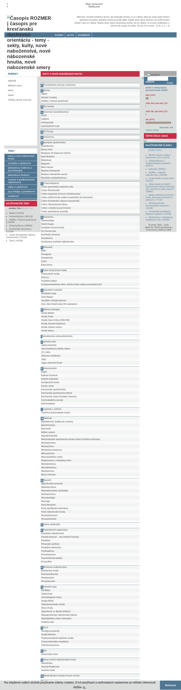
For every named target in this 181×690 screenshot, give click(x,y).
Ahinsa (46, 90)
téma (10, 90)
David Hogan (47, 224)
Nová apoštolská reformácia (54, 508)
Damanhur (48, 217)
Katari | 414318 (16, 213)
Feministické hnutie (50, 274)
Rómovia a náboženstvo (55, 567)
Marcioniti (46, 428)
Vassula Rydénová (50, 666)
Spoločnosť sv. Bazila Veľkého (55, 611)
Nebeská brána (48, 487)
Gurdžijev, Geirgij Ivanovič (53, 300)
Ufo (45, 650)
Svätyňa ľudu (47, 622)
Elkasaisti (47, 247)
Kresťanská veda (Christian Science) (59, 396)
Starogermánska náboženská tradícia (59, 615)
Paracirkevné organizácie (55, 530)
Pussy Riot (46, 561)
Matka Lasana (48, 432)
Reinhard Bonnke (49, 574)
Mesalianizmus (48, 443)
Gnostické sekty (48, 293)
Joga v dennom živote (51, 363)
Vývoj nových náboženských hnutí (59, 659)
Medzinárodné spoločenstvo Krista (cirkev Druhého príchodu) (70, 439)
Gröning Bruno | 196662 (20, 225)
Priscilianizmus (48, 554)
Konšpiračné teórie (50, 382)
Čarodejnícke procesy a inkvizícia (59, 85)
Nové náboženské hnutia (53, 512)
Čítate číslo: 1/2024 (157, 136)
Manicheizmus (48, 425)
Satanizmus (46, 594)
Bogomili (45, 163)
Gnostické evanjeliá (52, 290)
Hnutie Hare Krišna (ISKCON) (55, 320)
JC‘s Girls (45, 352)
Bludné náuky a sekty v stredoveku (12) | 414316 (158, 156)
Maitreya (47, 418)
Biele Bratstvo (47, 156)
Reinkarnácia (47, 577)
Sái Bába (45, 590)
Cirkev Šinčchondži (50, 190)
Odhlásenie (94, 6)
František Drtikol (49, 281)
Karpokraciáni (50, 368)
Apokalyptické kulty (50, 126)
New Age (45, 501)
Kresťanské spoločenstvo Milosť (56, 393)
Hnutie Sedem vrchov (51, 327)
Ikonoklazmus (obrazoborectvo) (57, 336)
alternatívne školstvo (18, 175)
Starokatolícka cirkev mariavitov (56, 618)
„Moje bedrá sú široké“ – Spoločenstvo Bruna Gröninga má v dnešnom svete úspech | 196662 (160, 188)
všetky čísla (27, 208)
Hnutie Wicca (47, 330)
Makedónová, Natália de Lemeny (57, 421)
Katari (44, 372)
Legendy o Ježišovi (52, 409)
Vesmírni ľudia (48, 670)
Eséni (44, 261)
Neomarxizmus (48, 494)
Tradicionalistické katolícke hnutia (57, 638)
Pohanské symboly (50, 544)
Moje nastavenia (94, 4)
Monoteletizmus (48, 467)
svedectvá (13, 196)
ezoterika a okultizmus (19, 163)
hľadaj (170, 83)
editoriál (12, 80)
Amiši (43, 115)
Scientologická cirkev (51, 597)
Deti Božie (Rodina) (50, 234)
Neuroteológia (48, 497)
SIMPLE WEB (164, 230)
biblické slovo (15, 85)
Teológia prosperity (50, 631)
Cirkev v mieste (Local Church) (56, 208)
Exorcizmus (46, 265)
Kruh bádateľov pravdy (52, 400)
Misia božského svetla (51, 457)
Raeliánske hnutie (50, 570)
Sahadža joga (50, 586)
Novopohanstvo (48, 519)
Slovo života (47, 608)
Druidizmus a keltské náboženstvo (57, 241)
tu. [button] (84, 687)
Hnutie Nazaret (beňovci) (53, 323)
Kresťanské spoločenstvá (53, 389)
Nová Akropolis (48, 505)
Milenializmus (47, 453)
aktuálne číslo (15, 208)
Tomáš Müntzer (48, 634)
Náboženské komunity (52, 483)
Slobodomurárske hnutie (53, 604)
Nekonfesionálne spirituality (54, 490)
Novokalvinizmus (49, 515)
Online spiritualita (51, 524)
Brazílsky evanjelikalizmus (53, 178)
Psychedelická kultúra (51, 558)
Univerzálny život (49, 654)
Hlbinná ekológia (51, 309)
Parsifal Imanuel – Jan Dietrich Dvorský (60, 537)
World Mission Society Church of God (61, 675)
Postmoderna (47, 551)
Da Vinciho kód (48, 231)
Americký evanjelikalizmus (56, 112)
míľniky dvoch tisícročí (19, 100)
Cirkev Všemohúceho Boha (54, 204)
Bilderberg (46, 160)
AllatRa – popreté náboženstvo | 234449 (156, 173)
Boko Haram (47, 167)
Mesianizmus (47, 446)
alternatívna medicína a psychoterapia (20, 169)
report (11, 95)
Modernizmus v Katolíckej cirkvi (56, 460)
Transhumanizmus (50, 645)
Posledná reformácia (51, 547)
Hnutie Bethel (47, 313)
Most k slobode (48, 474)
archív (70, 35)
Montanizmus (47, 471)
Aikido (44, 94)
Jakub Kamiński (48, 345)
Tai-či (45, 627)
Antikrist (45, 119)
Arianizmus (48, 137)
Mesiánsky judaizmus (51, 450)
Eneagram (46, 254)
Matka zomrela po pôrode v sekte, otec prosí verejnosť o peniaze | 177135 (160, 197)
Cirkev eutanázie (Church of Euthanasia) (60, 194)
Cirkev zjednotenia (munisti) (54, 211)
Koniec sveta (47, 386)
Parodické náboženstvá (52, 533)
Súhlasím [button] (170, 685)
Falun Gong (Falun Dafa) (55, 270)
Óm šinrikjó (48, 106)
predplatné (84, 35)
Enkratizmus (47, 258)
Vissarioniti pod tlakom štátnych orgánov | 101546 (158, 212)
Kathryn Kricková (49, 375)
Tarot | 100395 (16, 240)
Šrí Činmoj (48, 131)
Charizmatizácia (51, 183)
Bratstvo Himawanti (50, 170)
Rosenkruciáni (48, 581)
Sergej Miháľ (47, 601)
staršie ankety (152, 130)
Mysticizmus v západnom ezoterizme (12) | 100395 (159, 218)
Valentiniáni (46, 663)
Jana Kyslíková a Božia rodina (55, 348)
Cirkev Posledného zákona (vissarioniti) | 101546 (20, 236)
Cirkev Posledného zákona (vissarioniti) (60, 201)
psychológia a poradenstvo (21, 191)
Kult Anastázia (48, 403)
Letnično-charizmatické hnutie (55, 412)
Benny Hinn (46, 149)
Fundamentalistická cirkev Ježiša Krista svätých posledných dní (71, 284)
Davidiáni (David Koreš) (52, 227)
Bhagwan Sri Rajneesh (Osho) (56, 153)
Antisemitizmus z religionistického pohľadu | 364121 (158, 163)
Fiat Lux (45, 277)
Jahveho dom (49, 341)
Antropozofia (47, 122)
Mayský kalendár (49, 436)
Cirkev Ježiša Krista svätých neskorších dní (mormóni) (67, 197)
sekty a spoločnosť (18, 187)
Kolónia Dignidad (49, 379)
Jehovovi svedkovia (50, 356)
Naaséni (47, 480)
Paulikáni (45, 540)
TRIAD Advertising (162, 227)
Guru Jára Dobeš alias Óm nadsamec (59, 304)
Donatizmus (47, 238)
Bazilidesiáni (47, 146)
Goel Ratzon (47, 297)
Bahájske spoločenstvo (54, 142)
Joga (43, 359)
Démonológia (47, 220)
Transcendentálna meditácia (55, 641)
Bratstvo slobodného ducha (54, 174)
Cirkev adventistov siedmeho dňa (57, 187)
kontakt (59, 35)
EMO (43, 250)
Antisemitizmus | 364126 (21, 216)
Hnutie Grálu (47, 316)
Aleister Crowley (49, 97)
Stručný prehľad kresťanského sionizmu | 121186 (157, 205)
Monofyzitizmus (48, 464)
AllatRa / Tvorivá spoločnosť (54, 101)
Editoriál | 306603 (157, 169)
